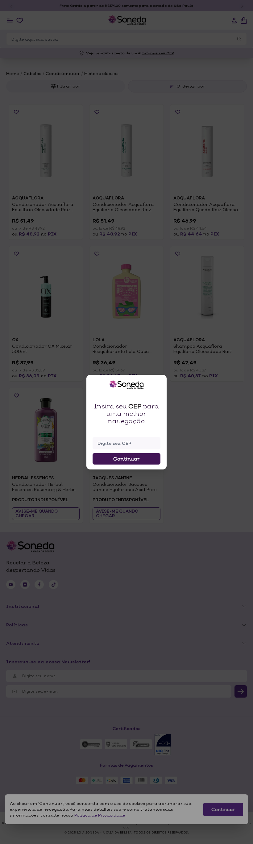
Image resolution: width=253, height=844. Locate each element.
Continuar (126, 459)
